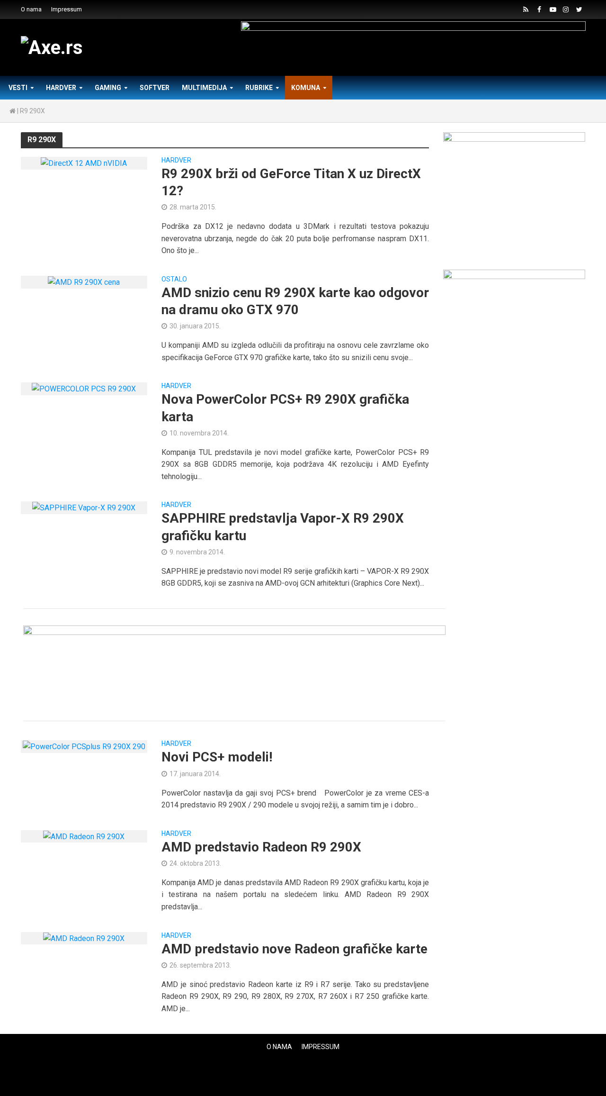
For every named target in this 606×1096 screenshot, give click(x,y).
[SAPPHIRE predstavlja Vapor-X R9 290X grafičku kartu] (83, 507)
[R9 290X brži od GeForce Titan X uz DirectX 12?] (84, 162)
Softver (154, 87)
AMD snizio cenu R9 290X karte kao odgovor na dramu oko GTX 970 (295, 301)
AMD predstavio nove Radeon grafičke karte (294, 949)
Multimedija (204, 87)
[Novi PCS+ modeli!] (84, 746)
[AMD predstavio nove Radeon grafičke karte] (84, 937)
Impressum (66, 9)
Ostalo (174, 279)
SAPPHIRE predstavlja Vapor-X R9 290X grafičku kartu (282, 526)
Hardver (61, 87)
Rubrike (259, 87)
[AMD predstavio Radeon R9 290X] (84, 836)
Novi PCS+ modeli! (216, 757)
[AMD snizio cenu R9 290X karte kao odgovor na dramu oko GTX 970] (84, 281)
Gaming (108, 87)
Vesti (18, 87)
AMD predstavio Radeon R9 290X (261, 847)
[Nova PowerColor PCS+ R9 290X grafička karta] (84, 388)
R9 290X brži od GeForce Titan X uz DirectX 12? (291, 182)
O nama (31, 9)
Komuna (305, 87)
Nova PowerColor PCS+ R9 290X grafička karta (285, 407)
